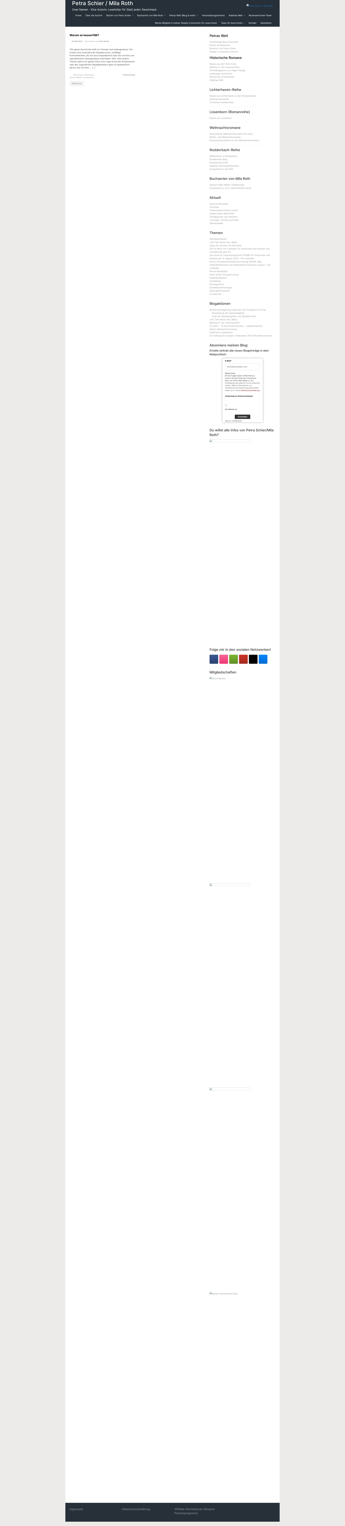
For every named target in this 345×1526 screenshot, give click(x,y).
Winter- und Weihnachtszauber (225, 137)
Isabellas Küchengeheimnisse (224, 165)
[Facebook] (214, 659)
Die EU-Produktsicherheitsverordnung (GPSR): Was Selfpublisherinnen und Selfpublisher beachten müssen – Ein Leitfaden (240, 264)
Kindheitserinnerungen (221, 287)
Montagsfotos (217, 284)
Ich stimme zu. (231, 409)
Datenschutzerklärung (250, 390)
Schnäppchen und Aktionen (223, 216)
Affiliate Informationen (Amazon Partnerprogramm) (195, 1511)
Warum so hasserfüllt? (84, 35)
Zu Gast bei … (217, 294)
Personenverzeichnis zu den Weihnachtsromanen (234, 140)
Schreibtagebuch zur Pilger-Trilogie (227, 70)
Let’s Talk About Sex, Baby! (223, 242)
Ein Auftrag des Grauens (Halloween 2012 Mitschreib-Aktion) (241, 335)
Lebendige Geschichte (221, 73)
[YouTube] (243, 659)
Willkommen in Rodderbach (223, 156)
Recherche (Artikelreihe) (222, 76)
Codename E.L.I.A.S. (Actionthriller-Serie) (230, 188)
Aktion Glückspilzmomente (223, 329)
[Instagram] (223, 659)
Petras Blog (77, 75)
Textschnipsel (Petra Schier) (224, 210)
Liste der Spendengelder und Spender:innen (234, 316)
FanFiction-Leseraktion (221, 332)
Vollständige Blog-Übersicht (224, 42)
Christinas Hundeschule (221, 102)
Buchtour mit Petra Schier (223, 48)
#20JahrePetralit (218, 239)
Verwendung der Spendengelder (228, 313)
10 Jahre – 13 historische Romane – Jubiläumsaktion (236, 326)
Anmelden (242, 417)
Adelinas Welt (216, 80)
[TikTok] (253, 659)
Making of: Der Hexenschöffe (224, 67)
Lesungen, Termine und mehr (224, 220)
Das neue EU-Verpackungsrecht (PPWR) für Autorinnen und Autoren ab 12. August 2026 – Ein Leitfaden (240, 257)
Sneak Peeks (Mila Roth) (222, 213)
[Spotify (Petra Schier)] (233, 659)
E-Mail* (228, 361)
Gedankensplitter (218, 277)
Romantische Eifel (219, 162)
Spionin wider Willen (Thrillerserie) (227, 184)
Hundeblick (215, 281)
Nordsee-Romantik (219, 99)
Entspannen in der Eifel (221, 169)
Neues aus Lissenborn (221, 118)
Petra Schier (104, 41)
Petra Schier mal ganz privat (224, 274)
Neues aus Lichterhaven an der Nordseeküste (233, 95)
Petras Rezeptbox (219, 271)
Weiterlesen (77, 83)
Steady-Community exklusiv (224, 51)
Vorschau (214, 207)
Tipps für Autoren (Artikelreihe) (226, 245)
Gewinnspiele (216, 223)
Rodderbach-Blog (218, 159)
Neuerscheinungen (219, 203)
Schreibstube (88, 77)
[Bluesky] (263, 659)
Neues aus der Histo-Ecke (223, 64)
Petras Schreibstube (220, 45)
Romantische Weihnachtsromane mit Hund (231, 134)
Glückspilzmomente (220, 290)
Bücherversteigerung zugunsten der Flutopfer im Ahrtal (238, 309)
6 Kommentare (129, 75)
